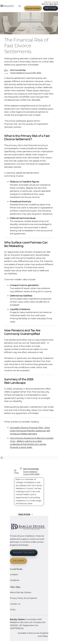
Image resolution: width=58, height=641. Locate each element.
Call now (18, 560)
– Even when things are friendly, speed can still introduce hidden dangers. (30, 430)
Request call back (33, 8)
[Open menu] (19, 6)
